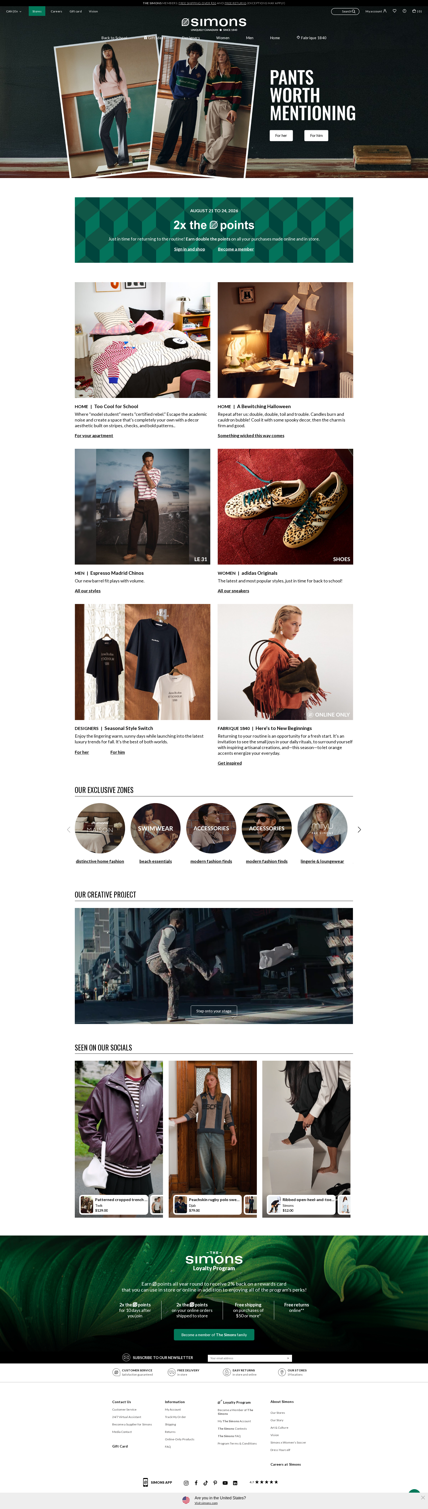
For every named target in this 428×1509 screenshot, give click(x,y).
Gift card (76, 11)
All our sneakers (233, 590)
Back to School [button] (114, 37)
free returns (235, 3)
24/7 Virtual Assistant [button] (126, 1417)
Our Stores (277, 1413)
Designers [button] (191, 37)
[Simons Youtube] (225, 1483)
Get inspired (230, 763)
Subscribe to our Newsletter (163, 1357)
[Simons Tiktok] (206, 1483)
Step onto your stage (213, 1011)
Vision (93, 11)
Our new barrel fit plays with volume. (110, 580)
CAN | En (12, 11)
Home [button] (275, 37)
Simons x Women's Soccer (288, 1442)
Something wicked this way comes (251, 435)
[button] (345, 12)
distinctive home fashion (100, 861)
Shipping (170, 1424)
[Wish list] (395, 11)
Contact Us (121, 1402)
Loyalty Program (214, 1268)
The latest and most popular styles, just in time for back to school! (280, 580)
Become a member (236, 248)
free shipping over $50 (197, 3)
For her (281, 135)
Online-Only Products (180, 1439)
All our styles (88, 590)
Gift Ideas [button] (157, 37)
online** (296, 1307)
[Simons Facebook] (196, 1483)
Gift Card (120, 1446)
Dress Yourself (280, 1450)
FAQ (168, 1447)
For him (316, 135)
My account (374, 11)
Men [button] (250, 37)
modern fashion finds (211, 861)
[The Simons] (214, 1257)
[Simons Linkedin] (235, 1483)
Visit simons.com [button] (206, 1503)
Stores (37, 11)
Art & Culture (279, 1427)
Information (175, 1402)
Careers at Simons (285, 1464)
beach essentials (155, 861)
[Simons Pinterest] (215, 1483)
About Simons (282, 1401)
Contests (232, 1428)
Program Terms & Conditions (237, 1443)
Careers (56, 11)
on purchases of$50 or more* (248, 1310)
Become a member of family (214, 1334)
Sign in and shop (189, 248)
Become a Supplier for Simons (132, 1424)
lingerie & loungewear (322, 861)
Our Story (277, 1420)
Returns (170, 1432)
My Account (173, 1409)
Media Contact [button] (122, 1432)
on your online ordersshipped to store (192, 1310)
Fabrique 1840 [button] (314, 37)
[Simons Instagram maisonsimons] (186, 1483)
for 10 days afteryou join (135, 1310)
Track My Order (175, 1417)
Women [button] (222, 37)
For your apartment (94, 435)
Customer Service (124, 1409)
